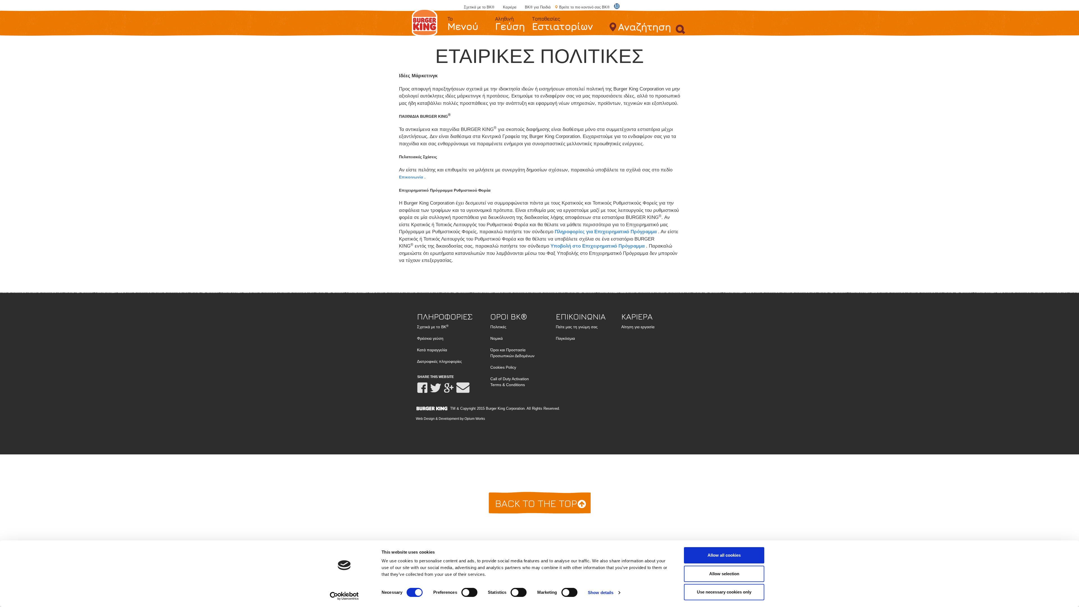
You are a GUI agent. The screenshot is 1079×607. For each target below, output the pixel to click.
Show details (600, 592)
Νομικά (496, 338)
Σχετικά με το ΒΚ (432, 327)
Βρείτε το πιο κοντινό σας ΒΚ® (584, 7)
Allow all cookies (724, 555)
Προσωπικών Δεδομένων (512, 353)
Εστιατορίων (562, 24)
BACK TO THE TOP (537, 503)
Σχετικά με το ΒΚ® (479, 7)
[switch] (469, 592)
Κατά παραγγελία (432, 350)
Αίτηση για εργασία (637, 327)
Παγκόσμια (565, 338)
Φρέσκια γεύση (430, 338)
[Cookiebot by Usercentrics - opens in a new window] (344, 596)
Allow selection (724, 573)
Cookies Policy (503, 367)
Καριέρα (509, 7)
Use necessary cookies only (724, 592)
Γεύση (510, 24)
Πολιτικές (498, 327)
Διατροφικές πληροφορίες (439, 361)
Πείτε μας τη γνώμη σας (577, 327)
